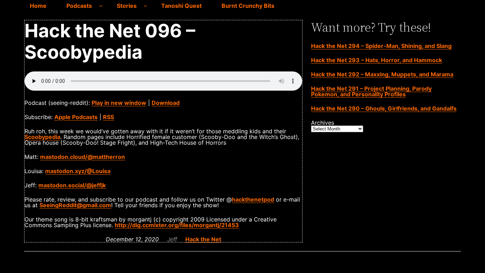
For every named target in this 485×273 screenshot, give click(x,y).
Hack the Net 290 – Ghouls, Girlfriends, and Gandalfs (384, 108)
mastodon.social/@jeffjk (72, 185)
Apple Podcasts (76, 117)
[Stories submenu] (145, 5)
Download (166, 102)
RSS (108, 117)
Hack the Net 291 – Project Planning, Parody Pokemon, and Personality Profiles (371, 91)
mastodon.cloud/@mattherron (82, 156)
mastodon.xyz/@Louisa (77, 171)
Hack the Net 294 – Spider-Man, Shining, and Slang (381, 45)
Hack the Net (203, 239)
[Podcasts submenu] (101, 5)
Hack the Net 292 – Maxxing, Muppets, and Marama (382, 74)
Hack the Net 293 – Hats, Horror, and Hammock (376, 60)
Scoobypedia (42, 136)
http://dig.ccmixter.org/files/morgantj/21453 (177, 225)
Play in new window (119, 102)
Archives (322, 122)
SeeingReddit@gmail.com (75, 205)
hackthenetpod (253, 199)
